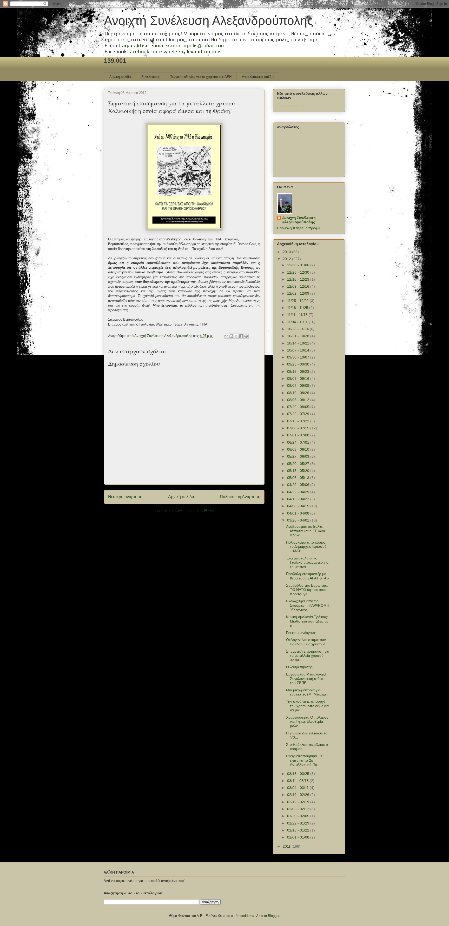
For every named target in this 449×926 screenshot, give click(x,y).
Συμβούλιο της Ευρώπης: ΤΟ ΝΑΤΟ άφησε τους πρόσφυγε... (307, 589)
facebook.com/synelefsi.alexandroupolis (174, 51)
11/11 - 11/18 (298, 315)
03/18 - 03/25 (298, 774)
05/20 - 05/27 (298, 464)
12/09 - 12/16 (298, 286)
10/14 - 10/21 (298, 343)
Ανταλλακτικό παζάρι (258, 77)
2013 (287, 252)
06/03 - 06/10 (298, 449)
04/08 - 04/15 (298, 506)
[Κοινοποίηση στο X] (236, 336)
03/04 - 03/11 (298, 788)
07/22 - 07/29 (298, 414)
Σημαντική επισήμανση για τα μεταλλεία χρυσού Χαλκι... (307, 655)
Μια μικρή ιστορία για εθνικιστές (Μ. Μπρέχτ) (307, 692)
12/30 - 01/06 (298, 265)
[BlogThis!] (231, 336)
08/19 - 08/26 (298, 393)
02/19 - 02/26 (298, 795)
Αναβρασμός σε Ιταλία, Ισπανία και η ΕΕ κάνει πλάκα (306, 530)
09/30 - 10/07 (298, 357)
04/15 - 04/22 (298, 499)
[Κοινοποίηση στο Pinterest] (246, 336)
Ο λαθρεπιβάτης (299, 667)
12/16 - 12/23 (298, 279)
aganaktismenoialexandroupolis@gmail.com (174, 45)
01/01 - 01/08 (298, 837)
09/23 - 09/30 (298, 364)
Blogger (273, 916)
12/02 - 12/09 (298, 293)
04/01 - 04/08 (298, 513)
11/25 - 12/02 (298, 301)
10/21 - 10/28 (298, 336)
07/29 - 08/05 (298, 407)
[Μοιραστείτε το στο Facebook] (241, 336)
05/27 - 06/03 (298, 456)
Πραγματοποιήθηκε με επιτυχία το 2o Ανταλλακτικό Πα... (304, 760)
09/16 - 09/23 (298, 371)
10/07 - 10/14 (298, 350)
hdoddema (246, 916)
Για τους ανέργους (301, 633)
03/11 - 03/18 (298, 781)
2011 (287, 846)
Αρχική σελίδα (120, 77)
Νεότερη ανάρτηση (125, 497)
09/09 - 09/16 (298, 378)
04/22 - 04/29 (298, 492)
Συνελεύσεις (150, 77)
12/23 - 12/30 (298, 272)
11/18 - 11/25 (298, 308)
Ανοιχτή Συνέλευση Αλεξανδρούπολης (208, 21)
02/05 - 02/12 (298, 809)
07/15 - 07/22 (298, 421)
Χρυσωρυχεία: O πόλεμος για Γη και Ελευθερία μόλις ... (307, 721)
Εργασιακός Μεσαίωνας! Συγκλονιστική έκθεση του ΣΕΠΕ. (306, 678)
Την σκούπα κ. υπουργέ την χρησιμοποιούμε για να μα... (307, 705)
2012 (287, 259)
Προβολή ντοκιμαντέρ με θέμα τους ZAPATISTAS (307, 576)
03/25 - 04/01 (298, 520)
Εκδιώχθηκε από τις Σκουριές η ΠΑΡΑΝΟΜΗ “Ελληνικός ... (307, 605)
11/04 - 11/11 (298, 322)
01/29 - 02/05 (298, 816)
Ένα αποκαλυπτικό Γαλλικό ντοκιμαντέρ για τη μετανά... (307, 562)
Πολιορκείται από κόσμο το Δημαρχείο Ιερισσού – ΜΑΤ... (306, 546)
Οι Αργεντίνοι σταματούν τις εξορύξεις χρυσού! (306, 642)
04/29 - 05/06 (298, 485)
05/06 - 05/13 (298, 478)
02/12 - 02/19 (298, 802)
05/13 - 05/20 (298, 471)
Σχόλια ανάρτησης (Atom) (194, 510)
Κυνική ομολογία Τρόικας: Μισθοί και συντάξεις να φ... (307, 621)
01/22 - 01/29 (298, 823)
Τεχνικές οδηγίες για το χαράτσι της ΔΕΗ (201, 77)
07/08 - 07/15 (298, 428)
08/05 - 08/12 (298, 400)
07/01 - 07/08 (298, 435)
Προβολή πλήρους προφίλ (298, 228)
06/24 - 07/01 (298, 442)
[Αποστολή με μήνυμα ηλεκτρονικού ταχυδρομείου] (226, 336)
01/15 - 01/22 (298, 830)
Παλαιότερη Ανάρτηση (240, 497)
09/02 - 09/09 (298, 385)
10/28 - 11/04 (298, 329)
